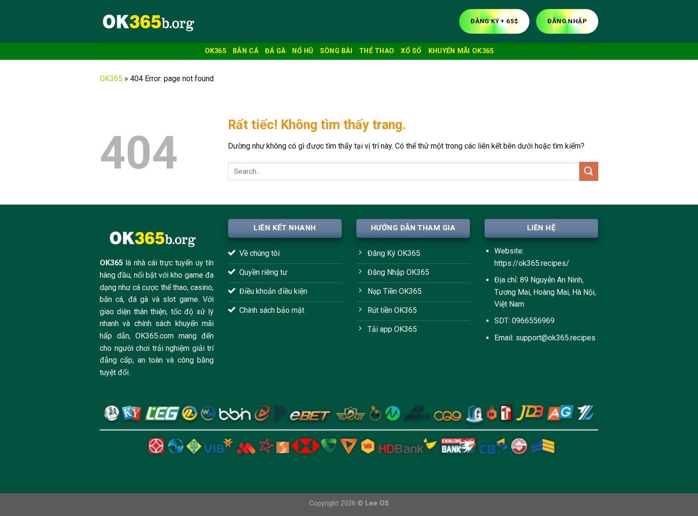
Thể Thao (376, 51)
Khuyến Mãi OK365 (461, 51)
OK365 (215, 51)
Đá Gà (275, 51)
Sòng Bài (336, 51)
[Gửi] (588, 171)
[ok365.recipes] (147, 21)
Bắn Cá (245, 51)
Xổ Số (411, 51)
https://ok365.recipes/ (531, 263)
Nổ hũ (302, 51)
